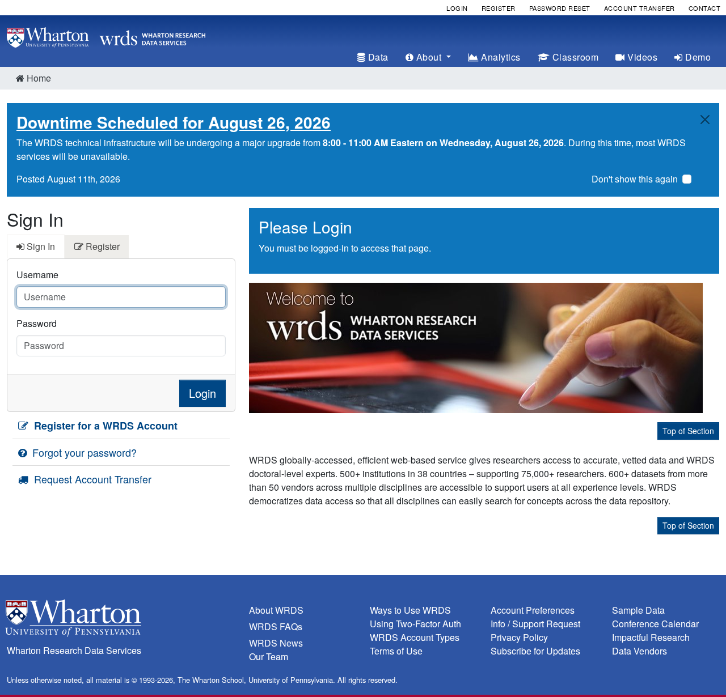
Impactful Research (651, 637)
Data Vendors (639, 650)
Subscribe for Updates (535, 650)
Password (36, 323)
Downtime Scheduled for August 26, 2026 (173, 122)
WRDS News (276, 642)
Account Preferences (533, 610)
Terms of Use (396, 650)
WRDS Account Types (414, 637)
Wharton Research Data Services (74, 650)
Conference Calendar (655, 623)
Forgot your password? (83, 452)
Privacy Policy (519, 637)
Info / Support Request (535, 623)
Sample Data (638, 610)
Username (37, 274)
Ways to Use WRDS (410, 610)
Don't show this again (635, 178)
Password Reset (559, 7)
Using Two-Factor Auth (415, 623)
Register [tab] (101, 246)
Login (457, 7)
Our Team (268, 656)
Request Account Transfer (91, 478)
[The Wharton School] (121, 621)
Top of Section (688, 430)
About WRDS (276, 610)
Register (499, 7)
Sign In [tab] (39, 246)
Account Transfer (639, 7)
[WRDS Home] (106, 35)
